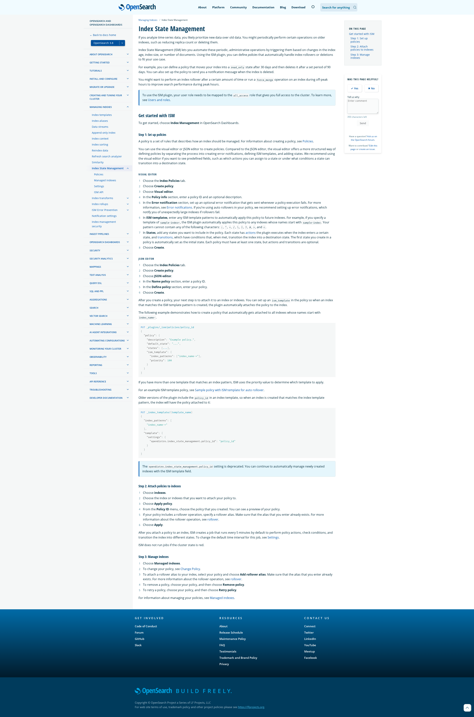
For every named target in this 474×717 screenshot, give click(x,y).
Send (363, 123)
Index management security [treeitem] (104, 224)
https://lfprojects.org (251, 707)
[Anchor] (177, 115)
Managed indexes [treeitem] (105, 180)
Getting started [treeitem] (100, 62)
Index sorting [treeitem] (100, 144)
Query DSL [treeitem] (96, 283)
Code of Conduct (146, 626)
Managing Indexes (147, 20)
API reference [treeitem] (98, 381)
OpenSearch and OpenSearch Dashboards (106, 22)
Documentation (263, 7)
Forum (139, 632)
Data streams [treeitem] (100, 126)
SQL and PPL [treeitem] (97, 291)
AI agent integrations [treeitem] (103, 332)
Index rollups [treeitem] (100, 204)
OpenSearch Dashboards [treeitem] (105, 242)
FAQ (222, 645)
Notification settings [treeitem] (104, 216)
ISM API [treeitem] (98, 192)
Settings (273, 537)
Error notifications (179, 207)
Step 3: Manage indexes (360, 56)
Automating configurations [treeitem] (107, 340)
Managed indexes (222, 598)
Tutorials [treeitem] (96, 70)
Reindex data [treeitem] (100, 150)
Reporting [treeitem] (96, 365)
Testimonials (227, 651)
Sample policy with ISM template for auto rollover (229, 390)
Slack (138, 645)
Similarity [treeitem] (98, 162)
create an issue (367, 149)
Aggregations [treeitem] (98, 299)
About (202, 7)
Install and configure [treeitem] (103, 78)
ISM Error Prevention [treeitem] (105, 210)
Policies (308, 141)
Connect (310, 626)
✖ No (371, 88)
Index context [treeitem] (100, 138)
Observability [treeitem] (98, 356)
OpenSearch (138, 8)
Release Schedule (231, 632)
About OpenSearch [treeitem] (101, 54)
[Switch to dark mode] (313, 7)
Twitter (309, 632)
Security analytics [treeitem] (101, 258)
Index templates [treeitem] (102, 115)
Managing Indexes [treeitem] (101, 107)
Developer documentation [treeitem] (106, 397)
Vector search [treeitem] (98, 316)
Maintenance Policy (232, 639)
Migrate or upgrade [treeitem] (102, 87)
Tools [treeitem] (93, 373)
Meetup (309, 651)
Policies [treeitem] (98, 174)
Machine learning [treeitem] (101, 324)
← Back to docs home (103, 35)
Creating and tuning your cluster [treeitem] (106, 97)
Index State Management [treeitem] (108, 168)
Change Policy (190, 569)
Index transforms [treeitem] (102, 198)
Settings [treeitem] (99, 186)
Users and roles (159, 100)
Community (238, 7)
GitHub (139, 639)
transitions (165, 237)
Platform (218, 7)
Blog (283, 7)
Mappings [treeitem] (95, 266)
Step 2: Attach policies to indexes (362, 48)
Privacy (224, 664)
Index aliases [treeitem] (100, 121)
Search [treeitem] (94, 307)
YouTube (310, 645)
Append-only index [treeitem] (103, 132)
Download (298, 7)
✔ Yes (354, 88)
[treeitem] (128, 54)
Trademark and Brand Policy (238, 658)
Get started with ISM (361, 34)
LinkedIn (310, 639)
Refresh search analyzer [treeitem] (107, 156)
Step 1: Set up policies (359, 40)
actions (251, 233)
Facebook (310, 658)
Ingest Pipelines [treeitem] (99, 234)
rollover (212, 519)
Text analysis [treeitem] (98, 275)
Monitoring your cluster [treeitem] (105, 348)
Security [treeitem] (95, 250)
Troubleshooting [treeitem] (100, 389)
